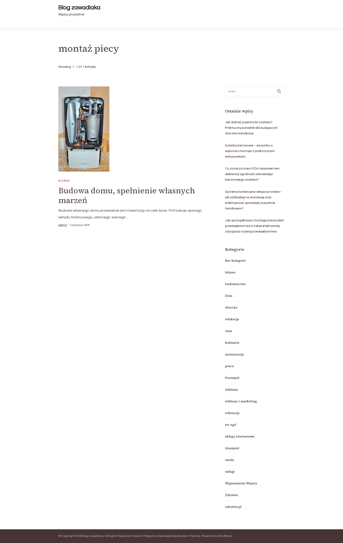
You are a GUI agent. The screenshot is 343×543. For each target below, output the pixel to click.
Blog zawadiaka (79, 7)
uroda (229, 460)
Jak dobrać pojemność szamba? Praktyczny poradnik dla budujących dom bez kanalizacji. (251, 128)
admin (62, 225)
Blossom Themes (188, 536)
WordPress (225, 536)
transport (232, 448)
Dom (228, 295)
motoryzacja (234, 354)
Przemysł (232, 378)
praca (229, 366)
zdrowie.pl (233, 506)
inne (228, 331)
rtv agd (230, 424)
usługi (230, 471)
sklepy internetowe (240, 436)
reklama (231, 389)
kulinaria (232, 342)
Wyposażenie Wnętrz (241, 483)
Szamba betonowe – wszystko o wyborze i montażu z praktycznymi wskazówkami (250, 151)
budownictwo (235, 284)
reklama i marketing (241, 401)
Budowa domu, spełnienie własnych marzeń (126, 195)
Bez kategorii (235, 260)
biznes (64, 180)
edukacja (232, 319)
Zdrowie (231, 495)
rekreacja (232, 413)
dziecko (231, 307)
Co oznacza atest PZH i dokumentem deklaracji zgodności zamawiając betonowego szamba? (252, 174)
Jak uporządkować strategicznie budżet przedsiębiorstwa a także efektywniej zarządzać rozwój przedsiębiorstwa (254, 226)
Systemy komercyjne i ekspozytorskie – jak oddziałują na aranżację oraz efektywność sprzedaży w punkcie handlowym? (253, 200)
